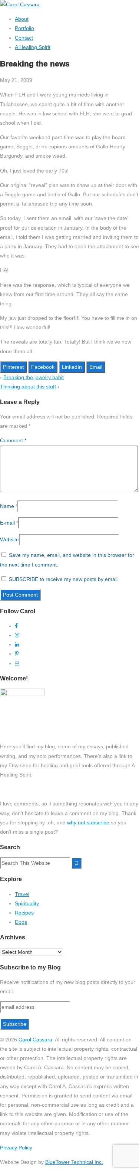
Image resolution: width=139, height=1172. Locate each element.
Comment (13, 440)
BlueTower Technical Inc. (74, 1162)
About (22, 19)
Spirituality (27, 903)
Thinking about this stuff (28, 387)
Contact (24, 38)
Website (9, 539)
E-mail (7, 523)
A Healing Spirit (32, 47)
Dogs (21, 922)
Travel (22, 894)
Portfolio (24, 28)
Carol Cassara (35, 1040)
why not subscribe (88, 822)
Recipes (24, 913)
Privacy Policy (16, 1147)
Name (7, 506)
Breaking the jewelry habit (33, 377)
